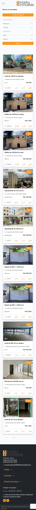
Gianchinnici (4, 508)
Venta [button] (28, 134)
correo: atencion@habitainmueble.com (17, 465)
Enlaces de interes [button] (11, 481)
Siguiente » (14, 437)
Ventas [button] (6, 469)
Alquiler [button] (28, 57)
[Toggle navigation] (3, 3)
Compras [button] (7, 475)
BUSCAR (18, 43)
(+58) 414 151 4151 (10, 460)
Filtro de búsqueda (18, 15)
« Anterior (6, 437)
